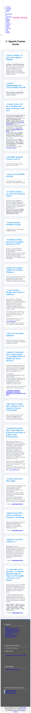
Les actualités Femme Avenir (12, 631)
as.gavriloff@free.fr (11, 321)
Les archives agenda (10, 637)
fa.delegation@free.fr (11, 148)
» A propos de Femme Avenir (8, 10)
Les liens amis (8, 634)
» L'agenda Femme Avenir (8, 25)
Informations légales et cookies (12, 669)
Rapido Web (23, 707)
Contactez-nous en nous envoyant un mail (15, 655)
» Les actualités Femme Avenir (7, 20)
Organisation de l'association (12, 629)
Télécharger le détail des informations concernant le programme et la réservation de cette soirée (16, 392)
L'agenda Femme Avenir (11, 632)
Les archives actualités (10, 635)
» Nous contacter (7, 31)
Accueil (7, 627)
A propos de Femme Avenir (12, 628)
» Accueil (7, 6)
